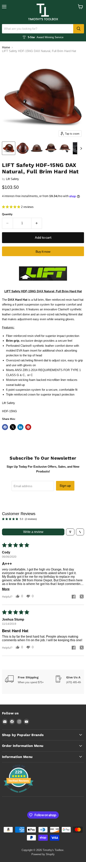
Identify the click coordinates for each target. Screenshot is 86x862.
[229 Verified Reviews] (18, 794)
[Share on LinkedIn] (20, 427)
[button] (11, 207)
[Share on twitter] (81, 597)
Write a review (33, 532)
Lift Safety (12, 179)
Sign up (65, 486)
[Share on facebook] (73, 597)
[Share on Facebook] (5, 427)
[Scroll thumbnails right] (80, 148)
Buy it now (43, 252)
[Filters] (70, 532)
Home (6, 47)
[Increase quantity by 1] (36, 223)
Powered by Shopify (43, 854)
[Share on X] (13, 427)
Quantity (7, 214)
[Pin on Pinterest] (28, 427)
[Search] (78, 28)
